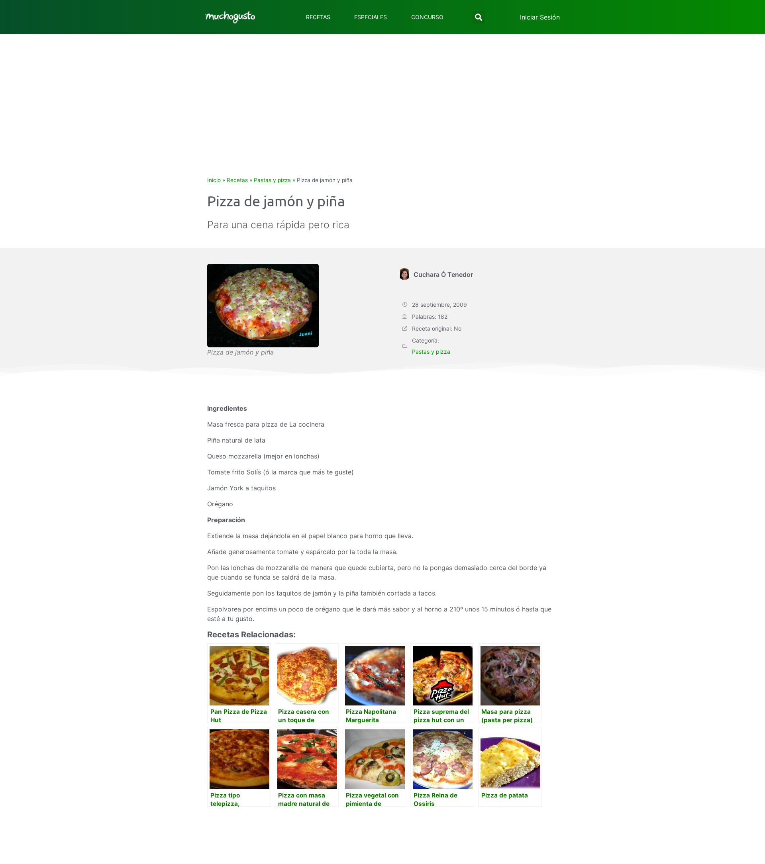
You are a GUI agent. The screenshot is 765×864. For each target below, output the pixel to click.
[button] (478, 17)
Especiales (370, 17)
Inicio (214, 180)
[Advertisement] (382, 94)
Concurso (427, 17)
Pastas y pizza (272, 180)
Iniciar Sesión (540, 17)
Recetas (318, 17)
